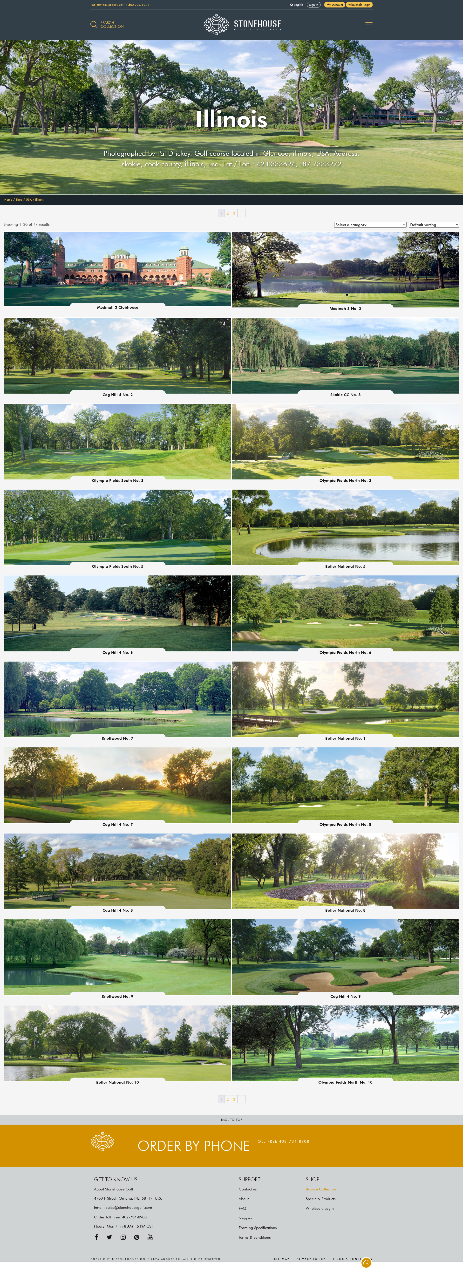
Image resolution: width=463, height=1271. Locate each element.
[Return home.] (231, 25)
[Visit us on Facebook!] (96, 1237)
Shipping (246, 1218)
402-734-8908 (139, 5)
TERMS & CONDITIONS (353, 1259)
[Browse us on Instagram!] (123, 1237)
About (244, 1198)
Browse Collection (321, 1189)
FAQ (242, 1208)
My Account (335, 5)
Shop (19, 199)
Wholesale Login (359, 5)
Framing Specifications (258, 1227)
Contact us (248, 1189)
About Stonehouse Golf (113, 1189)
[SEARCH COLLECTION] (94, 22)
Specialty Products (321, 1198)
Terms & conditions (255, 1237)
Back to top (231, 1119)
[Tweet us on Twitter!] (109, 1237)
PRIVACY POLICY (311, 1259)
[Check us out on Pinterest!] (136, 1237)
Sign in (313, 5)
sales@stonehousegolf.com (129, 1207)
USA (29, 199)
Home (8, 199)
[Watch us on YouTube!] (150, 1237)
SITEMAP (281, 1259)
